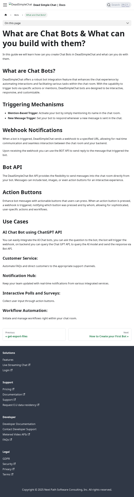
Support (8, 399)
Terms (6, 474)
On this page (13, 23)
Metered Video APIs (15, 434)
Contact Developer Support (19, 429)
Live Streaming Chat (15, 365)
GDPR (6, 458)
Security (8, 464)
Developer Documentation (19, 424)
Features (8, 360)
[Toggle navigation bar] (5, 4)
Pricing (7, 389)
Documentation (12, 394)
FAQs (6, 439)
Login (6, 370)
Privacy (7, 469)
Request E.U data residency (19, 405)
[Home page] (6, 15)
